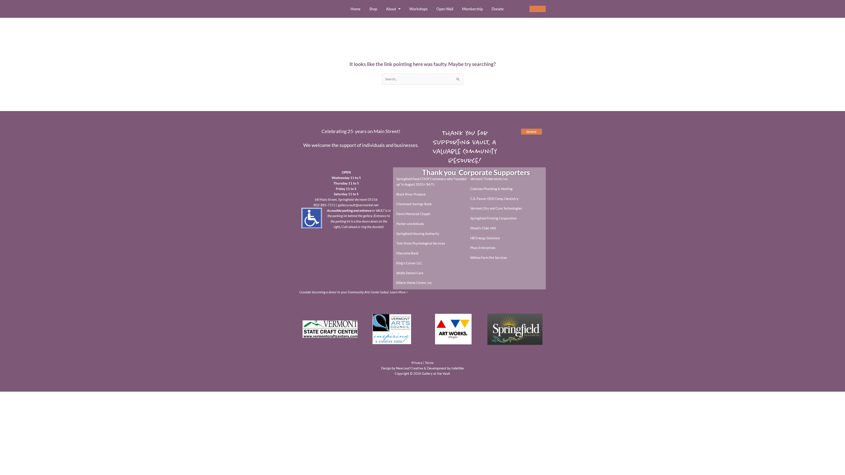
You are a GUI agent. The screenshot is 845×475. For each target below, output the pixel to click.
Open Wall (444, 9)
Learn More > (399, 292)
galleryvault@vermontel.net (358, 205)
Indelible (457, 368)
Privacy (416, 363)
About (391, 9)
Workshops (418, 9)
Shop (373, 9)
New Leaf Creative (409, 368)
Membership (472, 9)
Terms (429, 363)
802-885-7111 (325, 205)
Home (355, 9)
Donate (498, 9)
